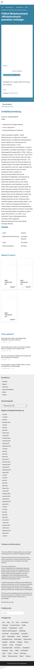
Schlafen (4, 645)
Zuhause (28, 656)
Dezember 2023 (6, 462)
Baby (8, 622)
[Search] (31, 2)
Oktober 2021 (5, 528)
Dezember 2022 (6, 493)
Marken (4, 392)
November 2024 (6, 440)
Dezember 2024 (6, 438)
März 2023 (5, 485)
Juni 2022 (4, 509)
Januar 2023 (5, 491)
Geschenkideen (15, 633)
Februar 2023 (5, 488)
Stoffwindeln (24, 650)
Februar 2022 (5, 520)
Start (2, 7)
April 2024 (4, 454)
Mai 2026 (4, 419)
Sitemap (4, 394)
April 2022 (4, 514)
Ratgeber (19, 642)
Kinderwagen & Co (9, 7)
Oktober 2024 (5, 443)
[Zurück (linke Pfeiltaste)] (0, 668)
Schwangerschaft (7, 647)
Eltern (17, 622)
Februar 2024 (5, 459)
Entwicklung (24, 622)
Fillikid (4, 90)
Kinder (18, 636)
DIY (13, 622)
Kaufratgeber (11, 636)
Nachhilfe (12, 642)
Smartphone (25, 647)
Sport (11, 650)
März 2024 (5, 456)
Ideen (3, 636)
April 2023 (4, 483)
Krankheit (5, 642)
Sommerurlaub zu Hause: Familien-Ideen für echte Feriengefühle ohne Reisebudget (15, 365)
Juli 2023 (4, 475)
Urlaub (4, 656)
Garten (21, 628)
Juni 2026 (4, 417)
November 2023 (6, 464)
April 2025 (4, 430)
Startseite (4, 381)
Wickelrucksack (19, 7)
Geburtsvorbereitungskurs (9, 631)
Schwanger (18, 645)
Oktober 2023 (5, 467)
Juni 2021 (4, 535)
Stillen (17, 650)
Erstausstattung (15, 625)
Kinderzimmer (27, 639)
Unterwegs (23, 653)
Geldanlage (22, 631)
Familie (24, 625)
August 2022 (5, 504)
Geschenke (5, 633)
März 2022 (5, 517)
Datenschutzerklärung (7, 389)
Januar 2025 (5, 435)
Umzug (16, 653)
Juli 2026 (4, 414)
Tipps (3, 653)
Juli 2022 (4, 506)
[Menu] (2, 2)
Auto (3, 622)
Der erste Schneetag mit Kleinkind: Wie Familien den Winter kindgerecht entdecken (16, 356)
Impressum (5, 387)
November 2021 (6, 525)
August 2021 (5, 533)
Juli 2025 (4, 425)
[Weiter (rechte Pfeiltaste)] (2, 668)
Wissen (21, 656)
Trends (10, 653)
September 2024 (6, 446)
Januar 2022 (5, 522)
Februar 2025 (5, 433)
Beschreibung (7, 104)
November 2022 (6, 496)
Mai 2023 (4, 480)
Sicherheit (17, 647)
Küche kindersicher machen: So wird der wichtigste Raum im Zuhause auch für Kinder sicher (16, 347)
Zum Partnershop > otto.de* (11, 75)
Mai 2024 (4, 451)
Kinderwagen (17, 639)
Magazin (4, 384)
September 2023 (6, 469)
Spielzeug (5, 650)
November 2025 (6, 422)
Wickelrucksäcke (12, 656)
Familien (4, 628)
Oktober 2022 (5, 499)
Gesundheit (24, 633)
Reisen (26, 642)
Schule (11, 645)
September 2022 (6, 501)
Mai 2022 (4, 512)
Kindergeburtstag (7, 639)
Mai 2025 (4, 427)
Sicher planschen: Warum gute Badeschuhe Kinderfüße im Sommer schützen (13, 339)
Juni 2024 (4, 448)
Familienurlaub (13, 628)
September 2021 (6, 530)
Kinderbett (26, 636)
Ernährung (5, 625)
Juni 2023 (4, 477)
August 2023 (5, 472)
